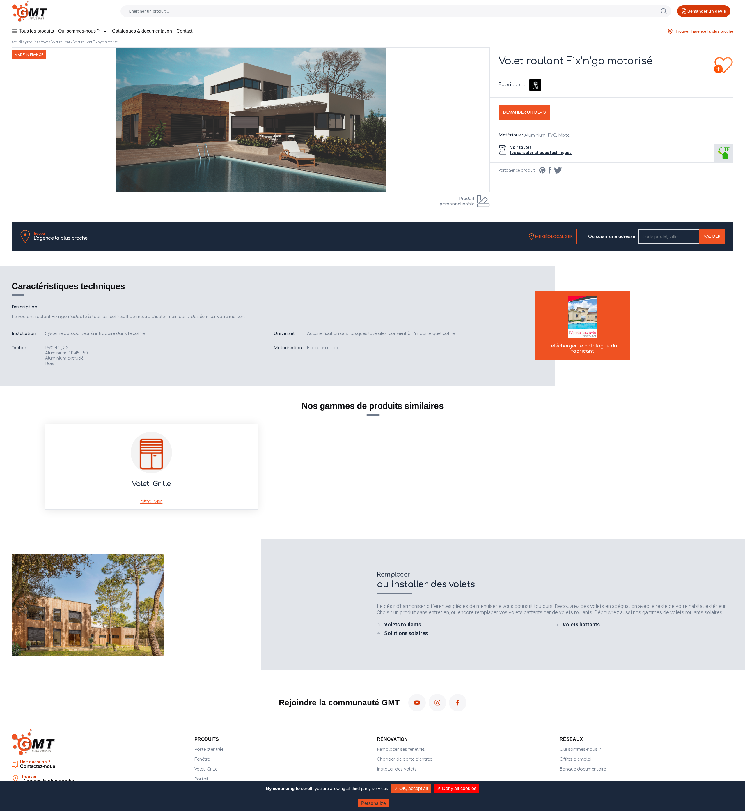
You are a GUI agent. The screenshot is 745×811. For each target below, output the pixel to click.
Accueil (17, 42)
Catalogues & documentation (142, 31)
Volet (44, 42)
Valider (712, 236)
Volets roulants (402, 624)
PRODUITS (206, 739)
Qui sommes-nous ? (79, 31)
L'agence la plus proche (60, 236)
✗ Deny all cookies (456, 788)
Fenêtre (202, 759)
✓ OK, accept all (411, 788)
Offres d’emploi (575, 759)
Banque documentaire (583, 769)
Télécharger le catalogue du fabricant (583, 348)
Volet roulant (60, 42)
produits (31, 42)
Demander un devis (524, 112)
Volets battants (581, 624)
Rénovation (392, 739)
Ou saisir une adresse (611, 236)
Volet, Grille (205, 769)
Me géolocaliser (553, 236)
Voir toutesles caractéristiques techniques (541, 150)
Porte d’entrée (209, 749)
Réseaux (571, 739)
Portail (201, 779)
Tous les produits (36, 31)
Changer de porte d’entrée (404, 759)
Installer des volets (397, 769)
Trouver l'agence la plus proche (704, 31)
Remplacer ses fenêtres (401, 749)
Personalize (373, 803)
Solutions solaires (406, 633)
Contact (184, 31)
